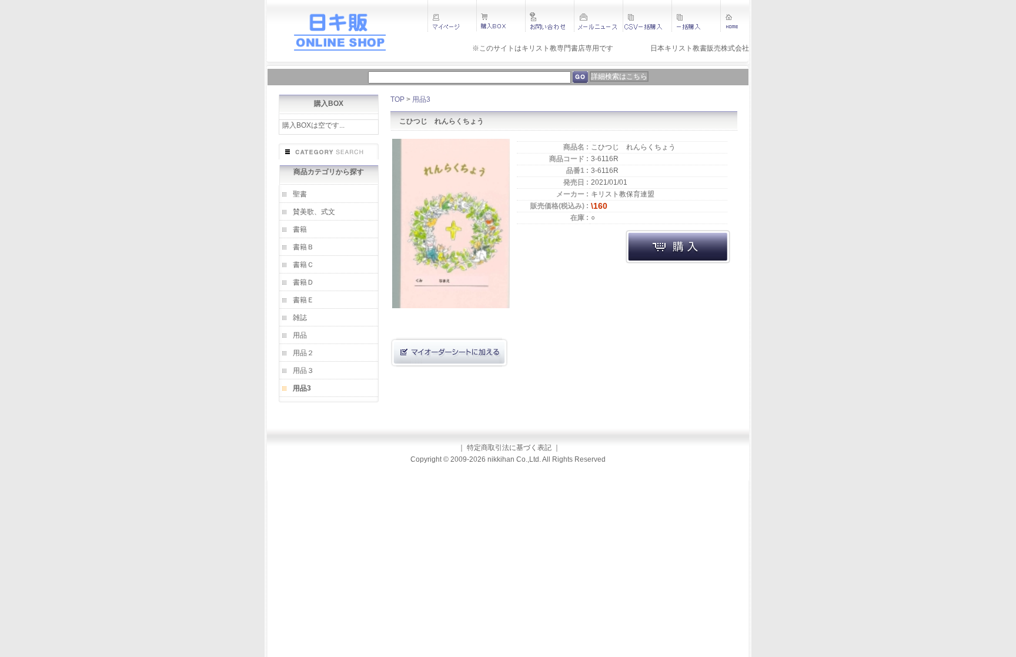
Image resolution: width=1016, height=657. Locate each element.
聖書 (300, 194)
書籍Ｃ (303, 265)
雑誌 (300, 318)
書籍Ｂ (303, 247)
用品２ (303, 353)
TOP (397, 99)
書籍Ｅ (303, 300)
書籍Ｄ (303, 282)
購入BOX (328, 103)
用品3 (302, 388)
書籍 (300, 229)
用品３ (303, 370)
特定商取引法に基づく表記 (509, 447)
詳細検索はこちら (619, 76)
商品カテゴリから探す (328, 172)
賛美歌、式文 (314, 212)
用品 (300, 335)
